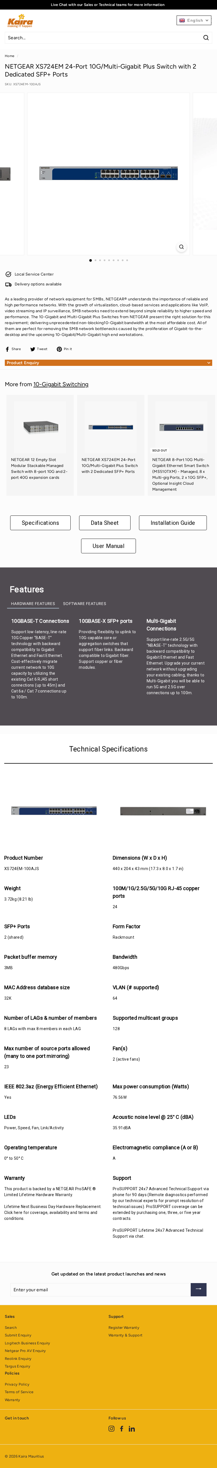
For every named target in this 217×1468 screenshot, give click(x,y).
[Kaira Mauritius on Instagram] (111, 1428)
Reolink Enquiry (18, 1358)
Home (9, 56)
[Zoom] (181, 247)
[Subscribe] (199, 1289)
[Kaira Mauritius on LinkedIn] (132, 1428)
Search (11, 1327)
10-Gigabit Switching (60, 384)
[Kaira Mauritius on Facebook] (122, 1428)
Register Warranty (123, 1327)
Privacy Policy (17, 1384)
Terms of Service (19, 1392)
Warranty (12, 1400)
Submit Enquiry (18, 1335)
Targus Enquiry (17, 1366)
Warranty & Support (125, 1335)
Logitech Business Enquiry (27, 1343)
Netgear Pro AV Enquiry (25, 1351)
